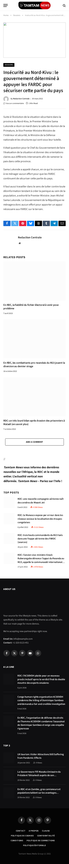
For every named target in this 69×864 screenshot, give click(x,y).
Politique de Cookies (22, 835)
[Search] (64, 5)
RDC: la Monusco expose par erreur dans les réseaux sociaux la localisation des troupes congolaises (40, 518)
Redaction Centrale (21, 98)
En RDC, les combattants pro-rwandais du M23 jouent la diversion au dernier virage (34, 364)
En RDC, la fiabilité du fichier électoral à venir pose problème (30, 306)
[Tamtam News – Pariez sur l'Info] (34, 5)
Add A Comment (34, 441)
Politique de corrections (41, 840)
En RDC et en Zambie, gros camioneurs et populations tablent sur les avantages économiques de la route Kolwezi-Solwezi (39, 793)
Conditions (17, 840)
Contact (20, 830)
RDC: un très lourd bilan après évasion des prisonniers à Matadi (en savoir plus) (34, 422)
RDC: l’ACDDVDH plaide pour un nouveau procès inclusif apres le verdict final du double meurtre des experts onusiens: (41, 679)
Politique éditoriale (34, 845)
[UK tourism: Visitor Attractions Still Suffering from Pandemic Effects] (8, 757)
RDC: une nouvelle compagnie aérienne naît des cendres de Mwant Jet (40, 500)
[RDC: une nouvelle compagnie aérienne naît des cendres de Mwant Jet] (9, 502)
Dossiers (9, 65)
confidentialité (46, 835)
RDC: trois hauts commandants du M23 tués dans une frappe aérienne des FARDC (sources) (40, 538)
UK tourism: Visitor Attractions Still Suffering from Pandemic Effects (40, 756)
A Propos (34, 830)
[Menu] (5, 5)
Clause (46, 830)
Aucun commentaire (15, 103)
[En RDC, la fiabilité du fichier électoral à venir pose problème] (34, 281)
